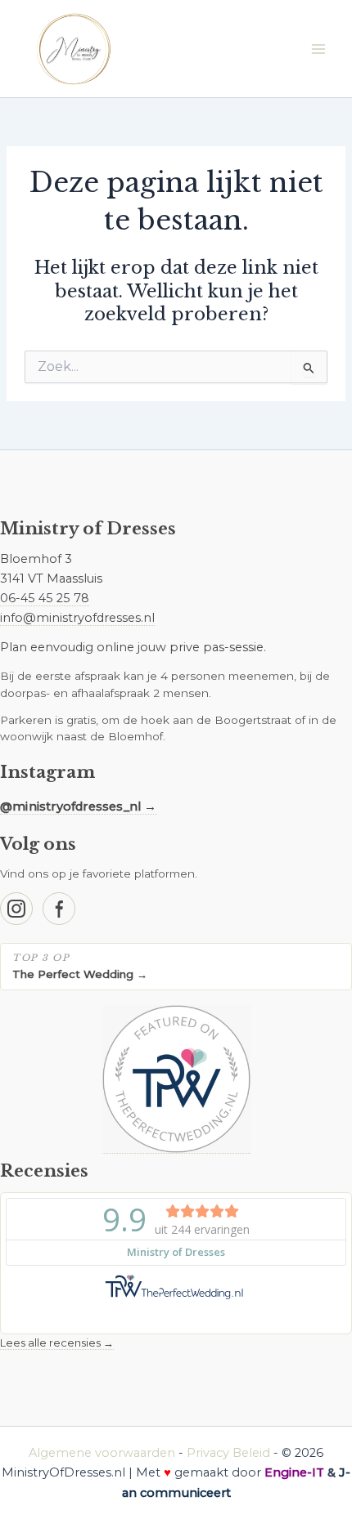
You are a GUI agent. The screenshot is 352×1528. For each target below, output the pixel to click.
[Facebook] (59, 908)
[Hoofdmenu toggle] (318, 49)
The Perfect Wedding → (79, 974)
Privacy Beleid (228, 1452)
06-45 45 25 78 (44, 598)
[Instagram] (16, 908)
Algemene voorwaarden (102, 1452)
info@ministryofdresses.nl (77, 617)
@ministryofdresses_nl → (78, 806)
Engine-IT (294, 1472)
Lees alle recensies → (57, 1342)
